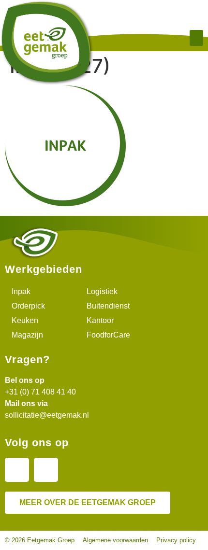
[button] (196, 38)
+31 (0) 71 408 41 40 (40, 392)
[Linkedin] (17, 470)
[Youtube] (46, 470)
